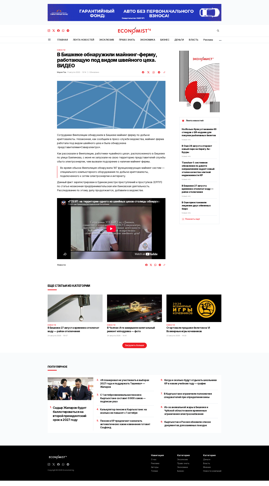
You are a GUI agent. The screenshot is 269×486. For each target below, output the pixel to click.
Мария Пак (61, 72)
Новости (61, 50)
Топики (154, 471)
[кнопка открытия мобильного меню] (49, 40)
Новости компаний (212, 471)
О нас (153, 459)
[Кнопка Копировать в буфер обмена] (163, 72)
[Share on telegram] (158, 72)
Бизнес (180, 471)
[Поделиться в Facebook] (143, 72)
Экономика (182, 467)
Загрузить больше (134, 345)
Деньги (206, 459)
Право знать (183, 463)
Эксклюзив (182, 459)
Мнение (207, 467)
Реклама (155, 463)
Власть (206, 463)
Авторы (154, 467)
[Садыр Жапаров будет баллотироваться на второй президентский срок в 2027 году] (70, 388)
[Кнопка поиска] (218, 30)
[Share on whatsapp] (153, 72)
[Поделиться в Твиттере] (148, 72)
